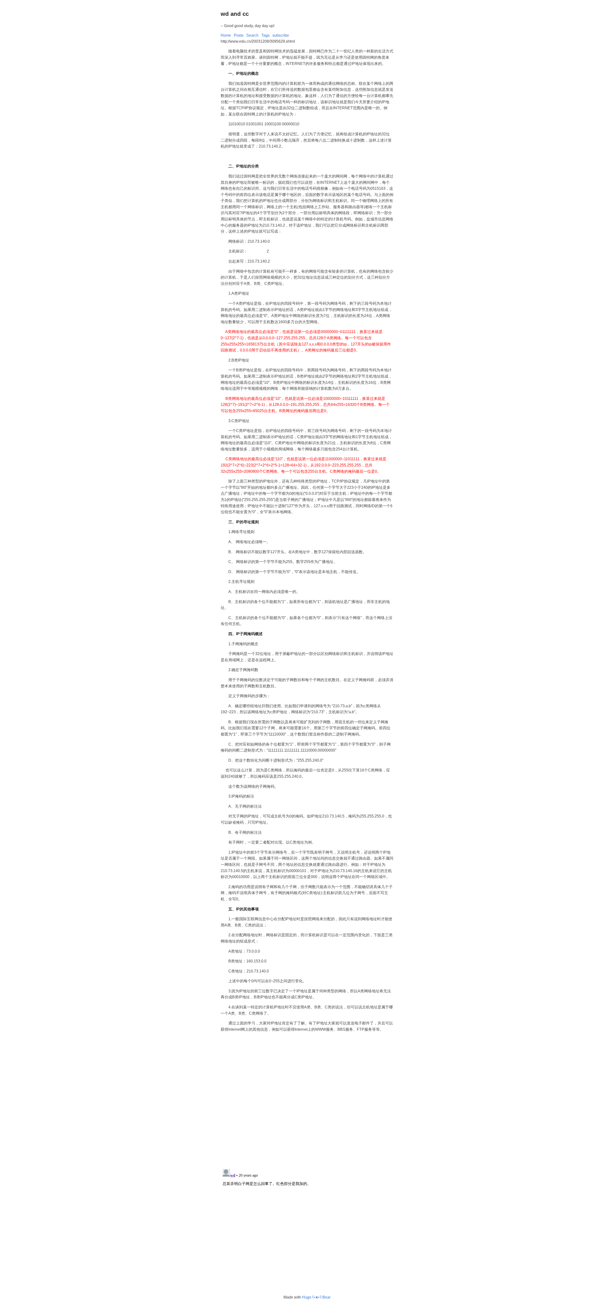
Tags (265, 35)
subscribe (280, 35)
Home (226, 35)
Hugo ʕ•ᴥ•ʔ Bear (316, 1297)
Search (252, 35)
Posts (238, 35)
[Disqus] (307, 1102)
